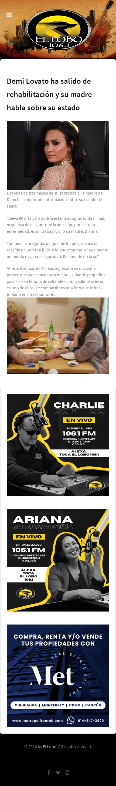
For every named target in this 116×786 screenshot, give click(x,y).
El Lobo (49, 746)
